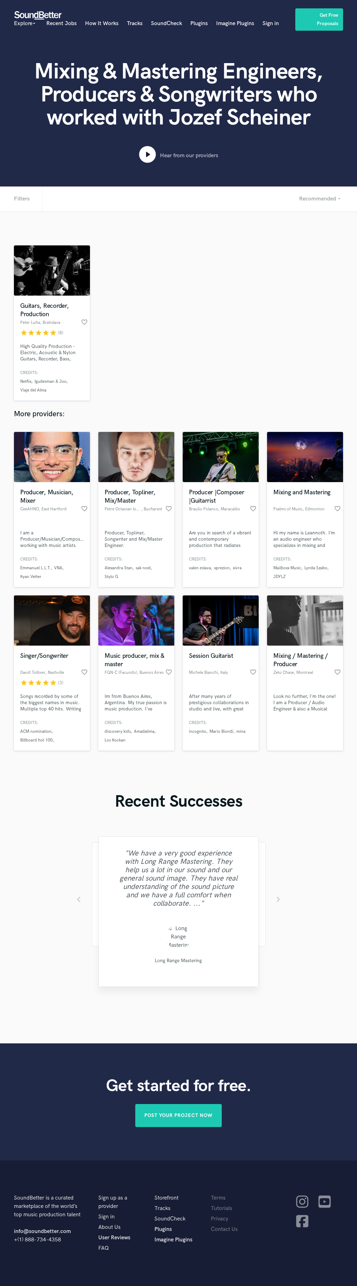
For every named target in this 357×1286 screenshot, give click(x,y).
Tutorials (221, 1208)
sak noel (143, 568)
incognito (197, 731)
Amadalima (144, 731)
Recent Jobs (61, 23)
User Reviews (114, 1237)
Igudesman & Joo (51, 381)
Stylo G (111, 576)
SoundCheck (166, 23)
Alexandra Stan (118, 568)
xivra (237, 568)
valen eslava (200, 568)
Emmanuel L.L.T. (35, 568)
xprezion (222, 568)
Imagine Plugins (235, 23)
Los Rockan (115, 740)
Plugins (199, 23)
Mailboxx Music (287, 568)
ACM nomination (36, 731)
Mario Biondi (221, 731)
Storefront (166, 1198)
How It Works (102, 23)
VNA (58, 568)
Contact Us (224, 1229)
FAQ (103, 1248)
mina (240, 731)
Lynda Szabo (315, 568)
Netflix (25, 381)
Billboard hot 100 (36, 740)
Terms (218, 1198)
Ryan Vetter (30, 576)
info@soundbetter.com (42, 1231)
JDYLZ (279, 576)
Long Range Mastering (178, 961)
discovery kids (118, 731)
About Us (109, 1227)
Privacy (219, 1219)
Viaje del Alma (33, 390)
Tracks (135, 23)
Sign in (271, 23)
